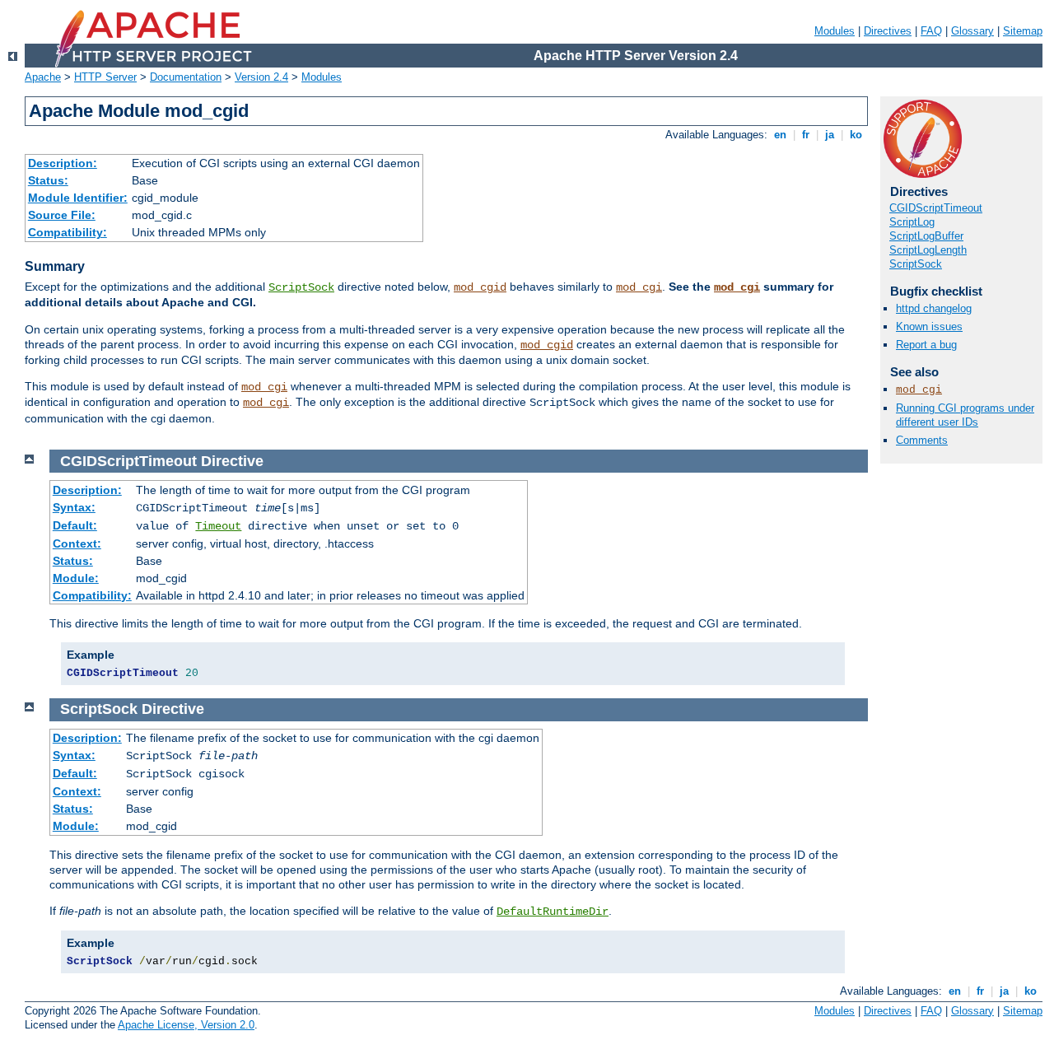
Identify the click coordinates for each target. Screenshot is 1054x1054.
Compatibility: (67, 232)
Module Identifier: (78, 197)
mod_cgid (480, 287)
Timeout (218, 526)
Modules (834, 31)
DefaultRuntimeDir (553, 911)
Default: (75, 525)
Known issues (929, 326)
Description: (62, 163)
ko (855, 134)
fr (806, 134)
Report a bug (926, 344)
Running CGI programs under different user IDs (965, 415)
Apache (43, 77)
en (780, 134)
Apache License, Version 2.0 (186, 1025)
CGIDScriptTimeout (935, 208)
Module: (76, 578)
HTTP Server (105, 77)
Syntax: (74, 507)
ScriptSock (301, 287)
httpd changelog (934, 308)
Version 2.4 (261, 77)
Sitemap (1022, 31)
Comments (922, 440)
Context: (77, 543)
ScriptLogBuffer (926, 236)
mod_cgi (639, 287)
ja (829, 134)
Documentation (186, 77)
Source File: (62, 215)
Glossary (972, 31)
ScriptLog (912, 222)
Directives (888, 31)
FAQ (931, 31)
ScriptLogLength (928, 250)
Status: (48, 180)
